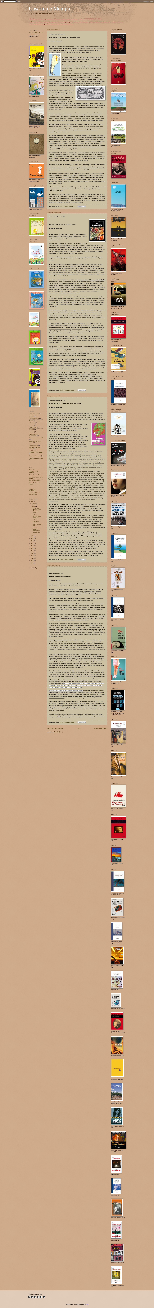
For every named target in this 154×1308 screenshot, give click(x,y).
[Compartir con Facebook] (83, 206)
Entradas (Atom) (58, 732)
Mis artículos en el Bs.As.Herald (33, 434)
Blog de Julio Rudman (34, 480)
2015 (32, 548)
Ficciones (31, 425)
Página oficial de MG (34, 474)
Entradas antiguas (100, 728)
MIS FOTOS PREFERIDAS (32, 490)
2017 (32, 543)
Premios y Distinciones (35, 456)
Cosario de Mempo (49, 8)
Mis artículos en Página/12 (36, 437)
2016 (32, 545)
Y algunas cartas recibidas (36, 458)
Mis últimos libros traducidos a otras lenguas (36, 451)
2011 (32, 558)
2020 (32, 536)
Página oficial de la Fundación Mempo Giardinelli (34, 471)
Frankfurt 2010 (32, 427)
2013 (32, 553)
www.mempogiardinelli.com (36, 32)
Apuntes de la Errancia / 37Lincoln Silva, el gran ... (37, 523)
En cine (31, 420)
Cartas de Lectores (34, 413)
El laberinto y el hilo (34, 418)
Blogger (86, 1304)
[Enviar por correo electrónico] (78, 206)
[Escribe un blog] (80, 206)
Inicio (79, 728)
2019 (32, 538)
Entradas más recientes (55, 728)
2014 (32, 550)
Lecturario (31, 432)
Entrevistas (32, 422)
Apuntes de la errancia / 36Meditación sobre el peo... (36, 530)
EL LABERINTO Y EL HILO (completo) (34, 493)
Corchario (31, 416)
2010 (32, 560)
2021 (32, 501)
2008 (32, 563)
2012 (32, 555)
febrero (34, 503)
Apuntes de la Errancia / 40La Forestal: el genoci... (36, 510)
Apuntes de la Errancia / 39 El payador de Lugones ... (36, 517)
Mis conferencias (33, 445)
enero (33, 506)
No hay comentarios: (69, 206)
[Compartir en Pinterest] (85, 206)
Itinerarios (31, 429)
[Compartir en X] (82, 206)
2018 (32, 541)
